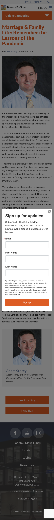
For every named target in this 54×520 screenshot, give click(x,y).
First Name (11, 252)
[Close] (49, 211)
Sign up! (27, 302)
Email (8, 238)
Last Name (11, 267)
